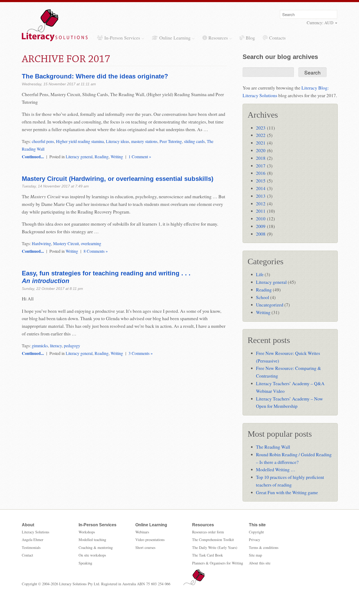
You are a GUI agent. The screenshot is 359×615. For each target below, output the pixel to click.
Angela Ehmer (32, 539)
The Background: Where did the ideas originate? (95, 76)
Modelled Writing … (275, 469)
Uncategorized (269, 304)
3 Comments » (141, 353)
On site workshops (92, 555)
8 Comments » (96, 251)
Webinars (142, 531)
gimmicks (40, 345)
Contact (27, 555)
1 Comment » (140, 156)
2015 (260, 180)
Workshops (87, 531)
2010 (260, 218)
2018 (260, 158)
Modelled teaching (92, 539)
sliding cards (194, 141)
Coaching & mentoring (96, 547)
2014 (260, 188)
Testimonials (31, 547)
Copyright (256, 531)
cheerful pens (43, 141)
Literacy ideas (117, 141)
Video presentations (150, 539)
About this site (259, 563)
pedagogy (72, 345)
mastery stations (144, 141)
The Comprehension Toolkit (213, 539)
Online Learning (175, 37)
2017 (260, 165)
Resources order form (208, 531)
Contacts (277, 37)
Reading (102, 156)
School (262, 297)
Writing (117, 156)
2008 (260, 234)
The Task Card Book (207, 555)
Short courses (145, 547)
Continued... (33, 156)
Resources (218, 37)
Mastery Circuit (66, 243)
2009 (260, 226)
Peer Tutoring (171, 141)
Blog (249, 37)
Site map (255, 555)
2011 (260, 211)
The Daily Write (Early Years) (214, 547)
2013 (260, 196)
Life (260, 274)
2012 (260, 203)
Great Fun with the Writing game (287, 492)
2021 (260, 143)
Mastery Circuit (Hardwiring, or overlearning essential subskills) (117, 178)
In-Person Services (122, 37)
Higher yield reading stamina (80, 141)
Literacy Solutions (35, 531)
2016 (260, 173)
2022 (260, 135)
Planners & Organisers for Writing (217, 563)
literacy (56, 345)
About (28, 525)
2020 (260, 150)
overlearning (91, 243)
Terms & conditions (263, 547)
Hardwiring (41, 243)
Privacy (254, 539)
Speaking (85, 563)
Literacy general (79, 156)
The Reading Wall (273, 447)
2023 (260, 128)
